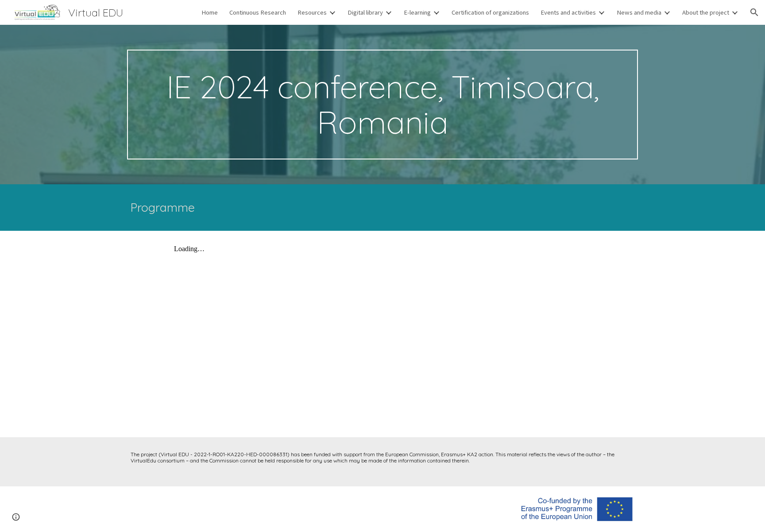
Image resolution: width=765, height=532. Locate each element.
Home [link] (209, 12)
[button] (754, 12)
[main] (382, 104)
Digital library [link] (365, 12)
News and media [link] (639, 12)
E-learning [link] (417, 12)
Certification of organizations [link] (490, 12)
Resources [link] (312, 12)
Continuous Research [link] (257, 12)
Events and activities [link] (568, 12)
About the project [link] (705, 12)
